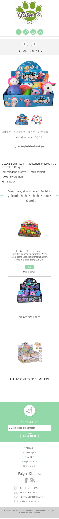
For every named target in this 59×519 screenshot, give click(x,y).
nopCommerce (34, 512)
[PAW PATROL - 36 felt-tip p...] (34, 44)
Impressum (29, 461)
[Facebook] (26, 480)
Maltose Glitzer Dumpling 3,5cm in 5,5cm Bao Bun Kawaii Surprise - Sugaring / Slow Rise (29, 379)
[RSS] (33, 480)
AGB (29, 456)
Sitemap (29, 452)
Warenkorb (33, 32)
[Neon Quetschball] (25, 44)
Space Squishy (29, 317)
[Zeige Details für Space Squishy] (29, 290)
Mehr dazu (29, 272)
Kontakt (29, 447)
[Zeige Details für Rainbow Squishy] (29, 228)
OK (29, 267)
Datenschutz (29, 466)
